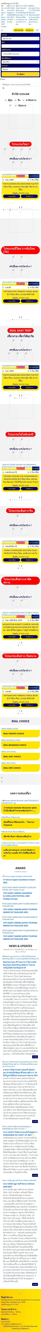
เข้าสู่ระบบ (29, 30)
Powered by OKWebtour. (20, 1329)
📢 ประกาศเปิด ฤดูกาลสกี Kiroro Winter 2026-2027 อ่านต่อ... (4, 16)
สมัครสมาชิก (18, 30)
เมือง (3, 42)
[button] (3, 210)
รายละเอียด (11, 196)
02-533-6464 (5, 1322)
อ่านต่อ (35, 1057)
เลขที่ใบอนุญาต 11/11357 (9, 1304)
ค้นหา (21, 74)
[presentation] (19, 207)
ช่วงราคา (5, 66)
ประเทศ (4, 35)
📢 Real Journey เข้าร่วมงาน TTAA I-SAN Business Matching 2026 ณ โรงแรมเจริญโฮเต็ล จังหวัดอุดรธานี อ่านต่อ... (34, 15)
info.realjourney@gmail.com (11, 1324)
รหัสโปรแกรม (6, 50)
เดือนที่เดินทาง (6, 58)
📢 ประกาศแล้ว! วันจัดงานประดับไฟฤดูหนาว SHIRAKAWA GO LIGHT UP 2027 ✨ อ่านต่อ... (11, 14)
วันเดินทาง (29, 196)
